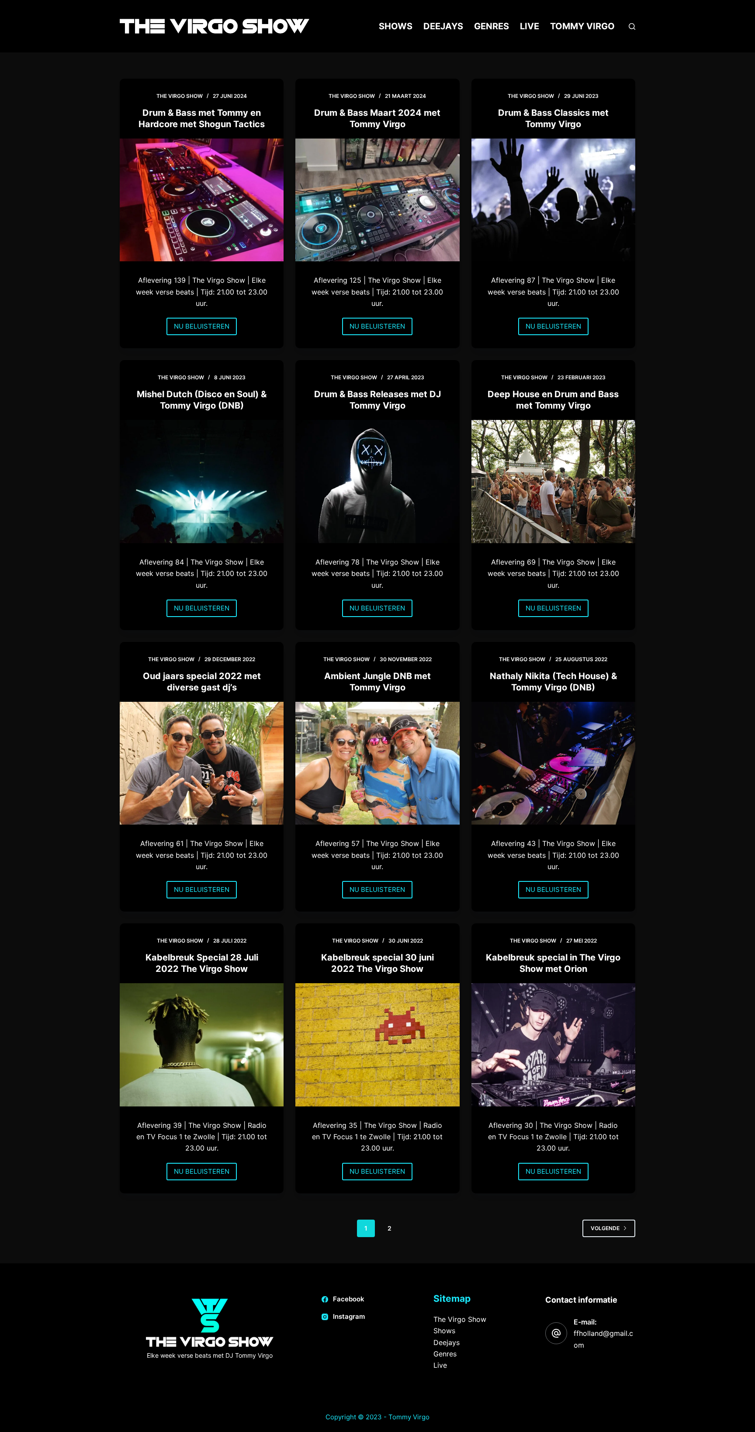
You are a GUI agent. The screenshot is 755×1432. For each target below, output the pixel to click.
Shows (395, 26)
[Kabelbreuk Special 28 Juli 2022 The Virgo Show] (202, 1044)
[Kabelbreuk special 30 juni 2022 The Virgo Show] (377, 1044)
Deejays (443, 26)
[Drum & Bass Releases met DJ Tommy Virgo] (377, 481)
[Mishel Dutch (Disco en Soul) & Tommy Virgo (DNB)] (202, 481)
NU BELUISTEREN (202, 328)
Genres (491, 26)
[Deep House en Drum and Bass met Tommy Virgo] (553, 481)
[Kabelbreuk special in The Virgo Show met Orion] (553, 1044)
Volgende (605, 1228)
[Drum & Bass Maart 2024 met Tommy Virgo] (377, 200)
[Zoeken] (632, 26)
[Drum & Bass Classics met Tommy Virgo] (553, 200)
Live (529, 26)
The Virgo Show (459, 1319)
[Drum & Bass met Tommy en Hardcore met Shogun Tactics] (202, 200)
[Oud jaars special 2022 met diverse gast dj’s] (202, 763)
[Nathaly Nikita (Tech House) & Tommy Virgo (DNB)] (553, 763)
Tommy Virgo (582, 26)
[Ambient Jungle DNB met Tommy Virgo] (377, 763)
